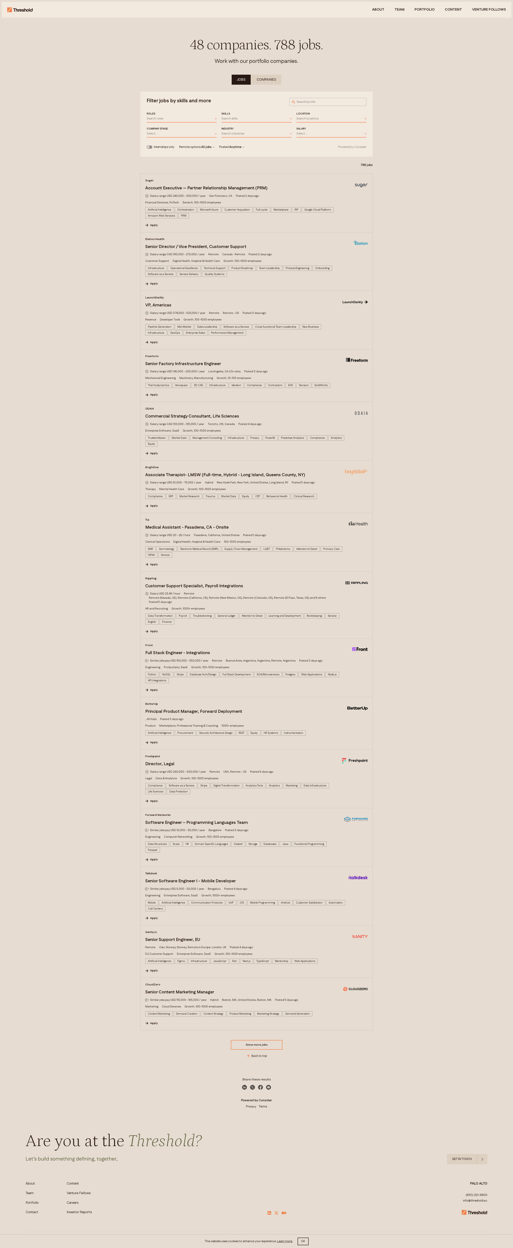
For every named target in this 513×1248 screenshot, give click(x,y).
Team (399, 9)
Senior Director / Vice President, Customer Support (195, 247)
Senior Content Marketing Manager (179, 992)
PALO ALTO (478, 1183)
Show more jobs (257, 1045)
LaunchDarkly (154, 298)
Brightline (152, 467)
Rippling (151, 578)
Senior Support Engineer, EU (172, 940)
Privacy (251, 1106)
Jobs (241, 79)
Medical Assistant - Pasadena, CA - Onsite (187, 527)
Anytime (235, 147)
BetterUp (151, 704)
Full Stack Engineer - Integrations (177, 653)
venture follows (489, 9)
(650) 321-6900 (476, 1195)
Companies (266, 79)
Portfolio (425, 9)
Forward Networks (158, 815)
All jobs (206, 147)
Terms (263, 1106)
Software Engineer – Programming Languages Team (196, 823)
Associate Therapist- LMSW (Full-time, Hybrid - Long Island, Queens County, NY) (225, 475)
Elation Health (154, 239)
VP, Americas (158, 305)
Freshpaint (152, 756)
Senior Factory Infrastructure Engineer (183, 364)
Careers (73, 1203)
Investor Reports (79, 1212)
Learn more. (285, 1241)
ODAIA (149, 409)
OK (303, 1241)
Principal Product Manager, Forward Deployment (193, 712)
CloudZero (152, 985)
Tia (147, 520)
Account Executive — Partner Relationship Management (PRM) (206, 188)
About (378, 9)
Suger (149, 181)
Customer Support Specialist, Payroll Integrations (194, 586)
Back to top (259, 1056)
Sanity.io (151, 932)
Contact (32, 1212)
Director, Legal (159, 764)
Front (149, 645)
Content (453, 9)
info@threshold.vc (475, 1201)
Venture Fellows (79, 1193)
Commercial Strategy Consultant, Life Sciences (192, 416)
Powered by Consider (352, 147)
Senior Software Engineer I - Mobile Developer (190, 881)
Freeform (152, 356)
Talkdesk (151, 873)
